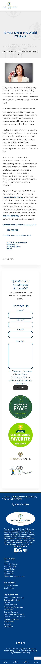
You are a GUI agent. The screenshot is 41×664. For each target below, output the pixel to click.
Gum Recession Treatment (15, 617)
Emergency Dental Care (13, 607)
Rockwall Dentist (9, 51)
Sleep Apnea (9, 622)
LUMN (17, 651)
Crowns (7, 602)
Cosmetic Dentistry (12, 600)
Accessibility (9, 571)
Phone (20, 320)
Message (20, 341)
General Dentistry (11, 612)
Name (20, 310)
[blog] (21, 643)
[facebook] (16, 643)
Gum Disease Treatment (14, 614)
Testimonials (9, 588)
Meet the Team (10, 567)
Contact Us (8, 574)
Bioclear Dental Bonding (14, 598)
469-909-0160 (12, 230)
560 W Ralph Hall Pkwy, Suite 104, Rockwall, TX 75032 (20, 497)
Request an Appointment (14, 576)
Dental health (15, 44)
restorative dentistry (12, 197)
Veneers (7, 624)
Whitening (8, 626)
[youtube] (19, 643)
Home (6, 562)
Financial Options (11, 586)
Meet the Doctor (10, 564)
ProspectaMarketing (22, 653)
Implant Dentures (11, 619)
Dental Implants (10, 605)
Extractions (8, 610)
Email (20, 329)
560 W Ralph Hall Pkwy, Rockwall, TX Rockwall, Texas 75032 (17, 245)
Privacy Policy (9, 569)
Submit (20, 388)
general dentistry (11, 216)
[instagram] (24, 643)
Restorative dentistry (26, 46)
